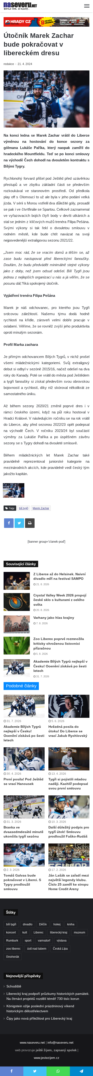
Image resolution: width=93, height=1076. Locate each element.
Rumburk (12, 940)
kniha (70, 924)
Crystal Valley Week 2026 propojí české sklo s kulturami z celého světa (59, 599)
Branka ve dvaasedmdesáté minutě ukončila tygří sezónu (23, 831)
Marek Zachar (41, 508)
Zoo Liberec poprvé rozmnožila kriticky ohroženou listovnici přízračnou (58, 643)
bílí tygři (23, 508)
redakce (9, 64)
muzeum (79, 932)
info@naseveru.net (60, 1042)
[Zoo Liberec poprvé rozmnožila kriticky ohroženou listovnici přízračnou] (17, 646)
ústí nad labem (36, 948)
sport (28, 940)
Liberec (38, 932)
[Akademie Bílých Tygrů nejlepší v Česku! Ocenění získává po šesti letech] (17, 668)
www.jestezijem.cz (46, 1058)
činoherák (12, 956)
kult (24, 932)
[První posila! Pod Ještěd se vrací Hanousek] (24, 758)
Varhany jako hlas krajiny (53, 618)
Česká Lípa (60, 948)
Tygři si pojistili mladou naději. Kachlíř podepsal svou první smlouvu (68, 783)
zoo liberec (13, 948)
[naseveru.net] (20, 6)
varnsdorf (44, 940)
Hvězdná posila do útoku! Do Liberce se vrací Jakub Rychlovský (67, 731)
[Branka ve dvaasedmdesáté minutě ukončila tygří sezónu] (24, 806)
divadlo (27, 924)
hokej (57, 924)
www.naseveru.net (32, 1042)
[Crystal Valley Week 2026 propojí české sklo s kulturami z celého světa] (17, 602)
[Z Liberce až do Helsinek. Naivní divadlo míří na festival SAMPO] (17, 581)
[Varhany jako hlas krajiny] (17, 624)
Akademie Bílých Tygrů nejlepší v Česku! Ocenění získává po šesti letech (60, 666)
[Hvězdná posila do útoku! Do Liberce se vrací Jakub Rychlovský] (68, 706)
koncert (11, 932)
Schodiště (13, 986)
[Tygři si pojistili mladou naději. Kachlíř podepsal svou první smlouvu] (68, 758)
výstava (62, 940)
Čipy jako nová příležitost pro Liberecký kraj (39, 1018)
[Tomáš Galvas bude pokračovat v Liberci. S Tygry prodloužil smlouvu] (24, 855)
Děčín (43, 924)
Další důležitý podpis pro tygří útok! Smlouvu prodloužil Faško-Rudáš (68, 831)
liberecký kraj (58, 932)
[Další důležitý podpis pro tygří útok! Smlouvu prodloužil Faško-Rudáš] (68, 806)
